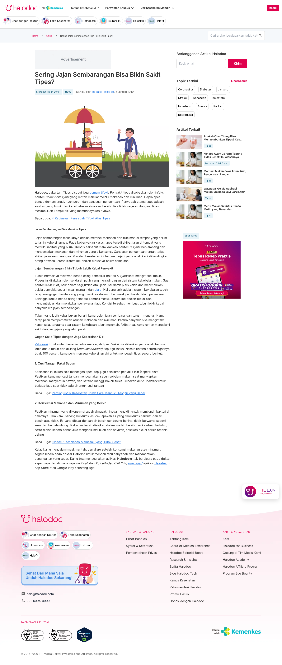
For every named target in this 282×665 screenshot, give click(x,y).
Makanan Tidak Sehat (48, 91)
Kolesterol (219, 97)
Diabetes (206, 89)
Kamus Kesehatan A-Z (84, 8)
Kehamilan (199, 97)
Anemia (202, 106)
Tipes (68, 91)
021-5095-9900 (35, 601)
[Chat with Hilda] (260, 491)
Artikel (49, 35)
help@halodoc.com (37, 594)
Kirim (238, 63)
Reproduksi (185, 114)
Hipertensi (184, 106)
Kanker (218, 106)
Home (35, 35)
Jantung (223, 89)
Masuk (273, 7)
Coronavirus (186, 89)
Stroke (182, 97)
